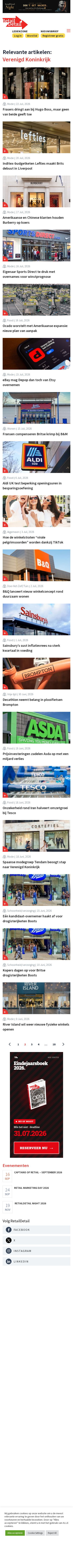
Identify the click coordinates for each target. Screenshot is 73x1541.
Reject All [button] (52, 1532)
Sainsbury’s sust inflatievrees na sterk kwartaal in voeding (31, 648)
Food (10, 320)
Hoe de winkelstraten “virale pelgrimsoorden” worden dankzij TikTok (33, 539)
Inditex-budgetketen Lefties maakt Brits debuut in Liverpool (33, 165)
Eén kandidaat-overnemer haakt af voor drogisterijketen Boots (33, 918)
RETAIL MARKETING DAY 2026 (31, 1188)
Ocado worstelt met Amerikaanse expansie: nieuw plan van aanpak (35, 328)
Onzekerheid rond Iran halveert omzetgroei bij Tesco (35, 810)
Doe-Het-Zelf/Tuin (17, 586)
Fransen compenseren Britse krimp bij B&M (35, 434)
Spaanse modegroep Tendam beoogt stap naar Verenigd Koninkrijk (34, 864)
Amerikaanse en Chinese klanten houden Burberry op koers (33, 220)
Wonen (11, 428)
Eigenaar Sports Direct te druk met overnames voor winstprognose (29, 274)
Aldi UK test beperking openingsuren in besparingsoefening (32, 485)
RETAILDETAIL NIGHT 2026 (30, 1203)
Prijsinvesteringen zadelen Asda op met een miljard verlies (36, 756)
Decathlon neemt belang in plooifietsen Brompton (33, 702)
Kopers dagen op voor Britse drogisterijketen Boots (24, 972)
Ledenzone (20, 31)
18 (54, 1044)
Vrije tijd (11, 694)
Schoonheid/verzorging (21, 910)
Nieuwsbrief (49, 31)
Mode (10, 104)
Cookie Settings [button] (35, 1532)
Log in (18, 35)
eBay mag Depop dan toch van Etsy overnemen (29, 382)
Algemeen (13, 532)
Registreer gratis (53, 35)
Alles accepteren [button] (15, 1532)
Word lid (32, 35)
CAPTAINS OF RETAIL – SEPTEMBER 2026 (38, 1172)
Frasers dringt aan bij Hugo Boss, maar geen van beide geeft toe (36, 111)
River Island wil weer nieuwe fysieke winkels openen (36, 1026)
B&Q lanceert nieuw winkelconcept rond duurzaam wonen (33, 593)
